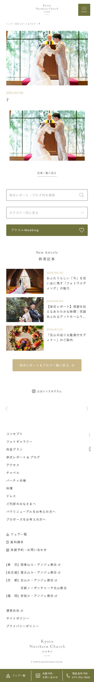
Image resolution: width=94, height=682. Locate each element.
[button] (7, 408)
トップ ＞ (10, 24)
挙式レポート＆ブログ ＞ (26, 24)
